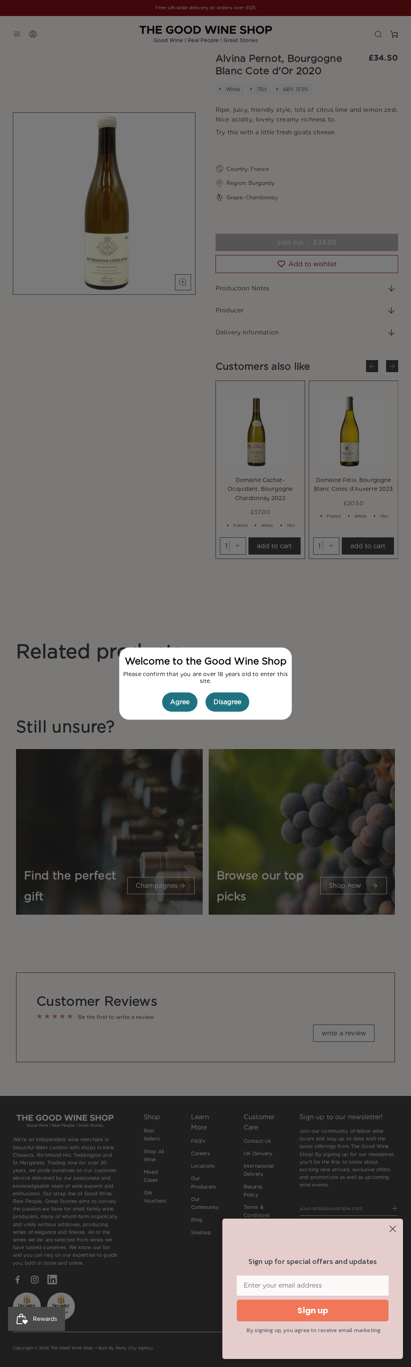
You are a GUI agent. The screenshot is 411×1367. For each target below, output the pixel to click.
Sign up (312, 1310)
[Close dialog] (393, 1229)
